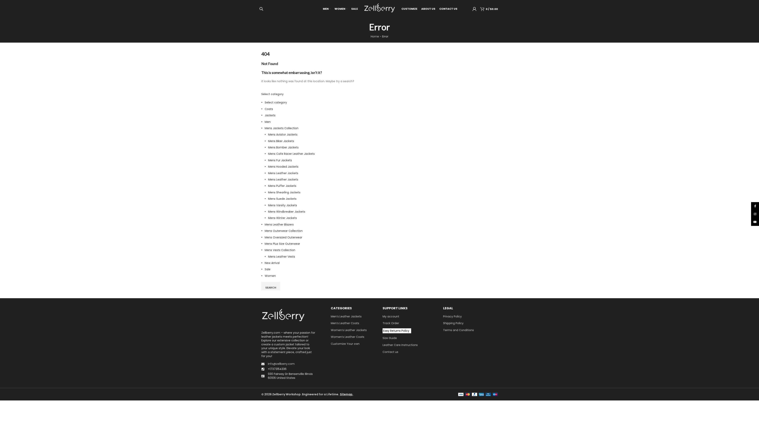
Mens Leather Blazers (279, 224)
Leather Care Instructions (400, 345)
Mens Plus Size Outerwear (282, 244)
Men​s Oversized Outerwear (283, 237)
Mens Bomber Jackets (283, 147)
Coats (269, 109)
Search (270, 287)
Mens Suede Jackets (282, 199)
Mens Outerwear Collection (284, 231)
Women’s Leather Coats (347, 337)
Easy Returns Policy (396, 331)
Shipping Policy (453, 323)
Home (375, 36)
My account (391, 316)
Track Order (391, 323)
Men (268, 122)
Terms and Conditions (458, 330)
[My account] (474, 9)
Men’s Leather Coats (345, 323)
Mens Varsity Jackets (282, 205)
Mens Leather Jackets (283, 173)
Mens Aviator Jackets (282, 135)
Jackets (270, 115)
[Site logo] (379, 9)
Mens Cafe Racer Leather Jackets (291, 154)
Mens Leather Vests (281, 257)
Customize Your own (345, 344)
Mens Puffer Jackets (282, 186)
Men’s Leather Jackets (346, 316)
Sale (267, 269)
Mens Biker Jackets (281, 141)
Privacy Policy (452, 316)
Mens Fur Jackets (280, 160)
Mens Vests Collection (280, 250)
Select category (272, 94)
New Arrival (272, 263)
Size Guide (390, 338)
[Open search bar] (261, 9)
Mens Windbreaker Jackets (286, 212)
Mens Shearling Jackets (284, 192)
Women (270, 276)
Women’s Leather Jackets (349, 330)
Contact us (390, 352)
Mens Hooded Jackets (283, 167)
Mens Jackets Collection (281, 128)
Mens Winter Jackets (282, 218)
